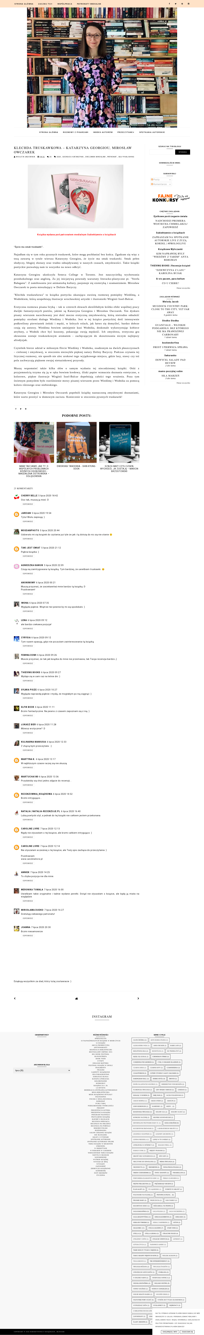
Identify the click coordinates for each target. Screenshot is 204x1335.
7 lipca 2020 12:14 (50, 846)
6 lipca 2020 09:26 (47, 655)
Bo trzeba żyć (173, 1051)
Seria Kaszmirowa (162, 1217)
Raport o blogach (100, 1119)
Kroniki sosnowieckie (162, 1117)
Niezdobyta (137, 1167)
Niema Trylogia (166, 1161)
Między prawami (155, 1150)
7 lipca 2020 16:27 (54, 910)
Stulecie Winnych (159, 1239)
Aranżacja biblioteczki (100, 1050)
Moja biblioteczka (100, 1092)
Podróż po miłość (172, 1189)
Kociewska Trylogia (141, 1112)
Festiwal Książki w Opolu (101, 1065)
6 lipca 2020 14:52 (63, 794)
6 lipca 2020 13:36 (49, 776)
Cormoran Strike (159, 1056)
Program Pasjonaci (101, 1115)
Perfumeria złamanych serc (145, 1178)
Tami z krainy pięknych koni (144, 1255)
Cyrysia (26, 637)
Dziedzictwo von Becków (171, 1084)
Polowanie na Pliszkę (142, 1195)
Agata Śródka (138, 1040)
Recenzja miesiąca (100, 1121)
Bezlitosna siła (139, 1051)
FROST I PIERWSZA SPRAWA (170, 347)
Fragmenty (100, 1067)
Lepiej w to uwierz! (160, 1139)
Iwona (25, 603)
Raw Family (170, 1200)
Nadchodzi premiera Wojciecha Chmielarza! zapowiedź (170, 224)
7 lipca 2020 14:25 (40, 872)
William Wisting (160, 1283)
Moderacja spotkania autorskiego (100, 1090)
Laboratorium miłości (166, 1128)
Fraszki (100, 1070)
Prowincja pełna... (164, 1195)
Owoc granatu (161, 1172)
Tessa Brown (138, 1261)
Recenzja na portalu (101, 1126)
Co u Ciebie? (170, 283)
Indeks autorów (103, 132)
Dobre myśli (158, 1079)
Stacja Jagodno (154, 1228)
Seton (175, 1222)
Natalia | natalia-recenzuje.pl (40, 811)
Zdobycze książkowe (101, 1168)
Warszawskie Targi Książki (100, 1153)
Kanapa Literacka (100, 1079)
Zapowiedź (101, 1166)
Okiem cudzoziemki (141, 1172)
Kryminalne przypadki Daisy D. (145, 1123)
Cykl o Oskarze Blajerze (168, 1062)
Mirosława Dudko (32, 910)
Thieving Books (30, 672)
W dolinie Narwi (139, 1278)
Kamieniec (156, 1106)
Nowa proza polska (171, 1167)
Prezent (101, 1108)
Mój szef (162, 1156)
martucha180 (29, 776)
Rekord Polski (101, 1128)
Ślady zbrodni (139, 1322)
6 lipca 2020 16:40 (71, 811)
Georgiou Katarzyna (73, 157)
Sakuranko (170, 355)
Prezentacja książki (100, 1112)
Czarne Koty (155, 1067)
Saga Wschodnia (175, 1211)
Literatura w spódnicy (142, 1145)
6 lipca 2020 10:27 (47, 689)
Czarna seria (138, 1067)
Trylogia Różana (140, 1266)
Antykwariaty (100, 1047)
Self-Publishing (126, 157)
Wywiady (100, 1164)
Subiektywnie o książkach (170, 233)
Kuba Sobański (171, 1123)
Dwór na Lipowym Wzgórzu (144, 1084)
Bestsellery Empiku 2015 (100, 1052)
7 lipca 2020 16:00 (54, 889)
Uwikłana (162, 1272)
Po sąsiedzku (153, 1189)
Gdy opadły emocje (164, 1090)
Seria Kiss (179, 1217)
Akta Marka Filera (158, 1040)
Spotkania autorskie (152, 132)
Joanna (25, 927)
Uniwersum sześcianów (142, 1272)
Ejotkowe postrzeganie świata (170, 216)
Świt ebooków (100, 1173)
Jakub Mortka (139, 1101)
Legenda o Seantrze (141, 1134)
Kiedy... (169, 1106)
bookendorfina (170, 343)
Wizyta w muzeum (100, 1155)
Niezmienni (153, 1167)
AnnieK (25, 872)
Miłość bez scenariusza (143, 1156)
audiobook (101, 1171)
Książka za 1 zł (101, 1085)
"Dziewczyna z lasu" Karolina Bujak (170, 271)
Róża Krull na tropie (162, 1206)
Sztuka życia (138, 1244)
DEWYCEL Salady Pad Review (170, 361)
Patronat (112, 157)
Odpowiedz (28, 504)
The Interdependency (158, 1261)
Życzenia (100, 1175)
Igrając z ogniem (140, 1095)
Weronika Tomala (32, 889)
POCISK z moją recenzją (100, 1099)
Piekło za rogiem (170, 1178)
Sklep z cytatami (101, 1137)
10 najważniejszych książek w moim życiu (101, 1041)
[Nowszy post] (15, 998)
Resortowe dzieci (140, 1206)
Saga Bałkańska (140, 1211)
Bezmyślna (156, 1051)
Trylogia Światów (160, 1266)
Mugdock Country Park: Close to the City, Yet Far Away (170, 309)
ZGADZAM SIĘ (187, 1332)
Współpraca (64, 4)
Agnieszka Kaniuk (32, 565)
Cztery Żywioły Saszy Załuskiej (163, 1073)
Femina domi (28, 655)
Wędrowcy (173, 1305)
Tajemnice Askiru (157, 1244)
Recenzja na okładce (101, 1123)
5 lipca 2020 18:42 (48, 495)
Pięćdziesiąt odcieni (163, 1184)
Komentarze (160, 184)
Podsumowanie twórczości (100, 1106)
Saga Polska (158, 1211)
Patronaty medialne (89, 4)
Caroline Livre (30, 828)
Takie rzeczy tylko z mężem (144, 1250)
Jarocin (170, 1101)
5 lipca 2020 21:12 (51, 548)
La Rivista (100, 1088)
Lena (24, 620)
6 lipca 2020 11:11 (45, 707)
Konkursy (100, 1083)
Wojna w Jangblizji (159, 1289)
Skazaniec (137, 1228)
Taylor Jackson (168, 1255)
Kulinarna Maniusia (33, 742)
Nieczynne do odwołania (143, 1161)
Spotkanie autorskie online (100, 1141)
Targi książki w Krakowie (101, 1144)
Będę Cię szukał (139, 1056)
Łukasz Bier (28, 724)
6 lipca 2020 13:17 (46, 759)
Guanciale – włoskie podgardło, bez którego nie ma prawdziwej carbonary (170, 329)
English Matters (101, 1063)
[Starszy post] (138, 998)
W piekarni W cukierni (100, 1150)
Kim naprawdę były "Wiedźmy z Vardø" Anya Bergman (170, 256)
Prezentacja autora (100, 1110)
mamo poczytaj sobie (170, 371)
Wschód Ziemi (161, 1294)
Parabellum (178, 1172)
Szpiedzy (176, 1239)
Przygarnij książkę (100, 1117)
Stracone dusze (169, 1233)
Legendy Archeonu (163, 1134)
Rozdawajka (100, 1130)
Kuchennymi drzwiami (142, 1128)
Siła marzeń (171, 375)
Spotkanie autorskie (101, 1139)
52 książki (100, 1043)
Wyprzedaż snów (140, 1305)
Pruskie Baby (138, 1200)
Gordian (181, 1090)
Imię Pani (156, 1095)
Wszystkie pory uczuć (142, 1300)
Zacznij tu (45, 4)
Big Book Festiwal (100, 1054)
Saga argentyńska (140, 1217)
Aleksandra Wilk (140, 1045)
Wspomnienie (101, 1157)
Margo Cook (138, 1150)
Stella (136, 1233)
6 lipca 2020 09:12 (37, 620)
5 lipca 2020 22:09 (54, 565)
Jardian (26, 513)
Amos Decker (158, 1045)
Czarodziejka (172, 1067)
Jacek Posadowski (173, 1095)
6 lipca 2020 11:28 (46, 724)
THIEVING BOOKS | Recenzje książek (170, 265)
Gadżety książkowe (100, 1072)
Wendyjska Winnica (160, 1278)
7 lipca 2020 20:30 (41, 927)
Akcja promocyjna (100, 1045)
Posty (156, 179)
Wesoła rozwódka (140, 1283)
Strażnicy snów (139, 1239)
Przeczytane (126, 132)
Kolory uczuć (177, 1112)
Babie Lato (174, 1045)
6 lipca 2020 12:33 (56, 742)
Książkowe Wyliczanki (170, 249)
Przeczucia (154, 1200)
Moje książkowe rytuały (100, 1094)
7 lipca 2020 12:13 (50, 828)
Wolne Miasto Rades (141, 1294)
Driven (172, 1079)
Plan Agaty (137, 1189)
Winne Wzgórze (139, 1289)
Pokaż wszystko (183, 288)
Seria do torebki (140, 1222)
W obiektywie (100, 1148)
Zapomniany (138, 1316)
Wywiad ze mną (100, 1162)
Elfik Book (27, 707)
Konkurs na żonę (140, 1117)
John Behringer (139, 1106)
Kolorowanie (101, 1081)
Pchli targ (101, 1103)
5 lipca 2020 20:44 (50, 530)
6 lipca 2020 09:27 (51, 672)
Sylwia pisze (29, 689)
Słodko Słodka (170, 320)
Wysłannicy (158, 1305)
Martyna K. (28, 759)
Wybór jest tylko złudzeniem (170, 1300)
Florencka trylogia (141, 1090)
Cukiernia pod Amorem (142, 1062)
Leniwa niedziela (140, 1139)
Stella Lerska (151, 1233)
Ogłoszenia (100, 1097)
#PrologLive (100, 1038)
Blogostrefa (101, 1056)
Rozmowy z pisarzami (75, 132)
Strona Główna (23, 4)
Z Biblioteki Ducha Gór (142, 1311)
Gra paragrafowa (100, 1074)
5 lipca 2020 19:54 (41, 513)
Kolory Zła (160, 1112)
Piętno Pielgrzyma (140, 1184)
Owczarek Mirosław (95, 157)
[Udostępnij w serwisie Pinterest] (26, 409)
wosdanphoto (30, 530)
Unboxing (100, 1146)
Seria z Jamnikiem (160, 1222)
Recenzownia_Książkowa (36, 794)
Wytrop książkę (100, 1159)
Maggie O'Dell (163, 1145)
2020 (59, 157)
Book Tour (101, 1058)
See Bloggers (100, 1135)
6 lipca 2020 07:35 (39, 603)
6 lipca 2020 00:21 (46, 582)
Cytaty (100, 1061)
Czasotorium (138, 1073)
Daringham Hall (140, 1079)
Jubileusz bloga (100, 1076)
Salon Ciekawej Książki (101, 1132)
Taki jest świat (30, 548)
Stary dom (171, 1228)
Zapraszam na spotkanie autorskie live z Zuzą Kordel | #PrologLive (170, 240)
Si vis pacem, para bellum (170, 279)
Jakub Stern (156, 1101)
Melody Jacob (170, 301)
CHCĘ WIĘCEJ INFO (170, 1332)
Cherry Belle (29, 495)
